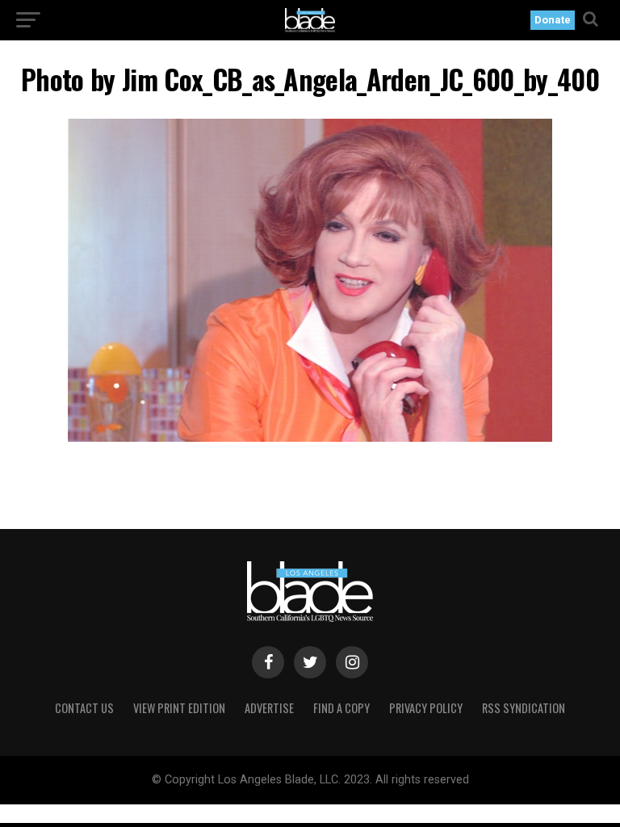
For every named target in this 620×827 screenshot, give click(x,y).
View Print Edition (179, 707)
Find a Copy (341, 707)
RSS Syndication (523, 707)
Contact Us (84, 707)
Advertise (269, 707)
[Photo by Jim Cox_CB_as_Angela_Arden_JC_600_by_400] (310, 437)
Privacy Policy (426, 707)
